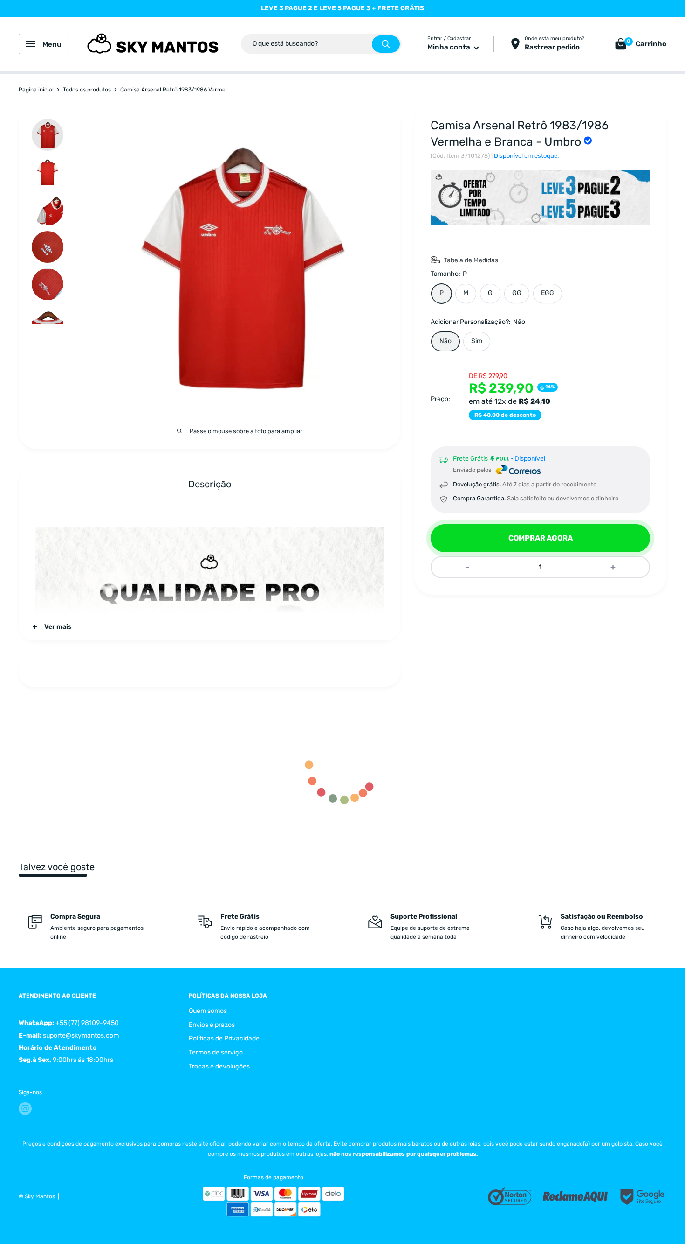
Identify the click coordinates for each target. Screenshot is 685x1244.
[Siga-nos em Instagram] (25, 1108)
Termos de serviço (216, 1052)
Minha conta (449, 47)
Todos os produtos (87, 89)
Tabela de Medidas (471, 260)
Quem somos (208, 1011)
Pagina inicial (36, 89)
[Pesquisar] (386, 44)
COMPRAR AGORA (540, 538)
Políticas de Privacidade (224, 1038)
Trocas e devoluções (219, 1066)
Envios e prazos (212, 1025)
